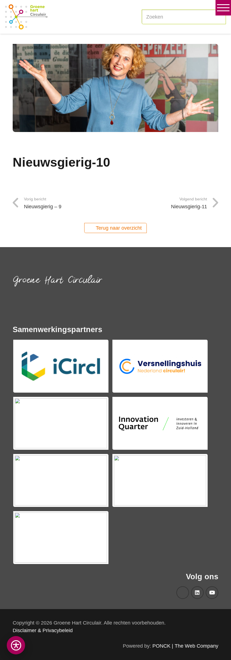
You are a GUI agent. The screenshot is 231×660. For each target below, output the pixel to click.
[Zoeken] (219, 17)
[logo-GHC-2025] (26, 17)
